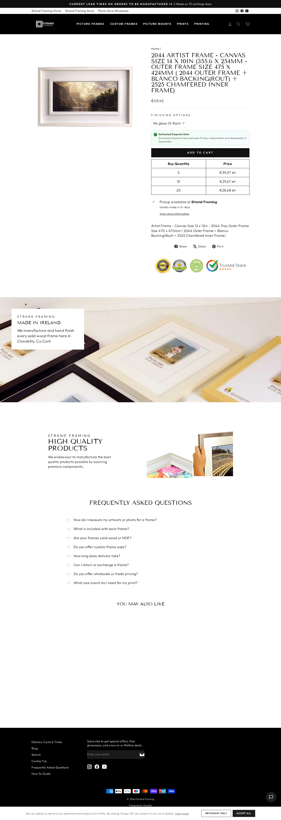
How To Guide (41, 774)
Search (36, 754)
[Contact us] (271, 797)
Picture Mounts (157, 23)
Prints (182, 23)
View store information (174, 214)
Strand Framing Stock (79, 11)
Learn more (182, 813)
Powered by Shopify (140, 805)
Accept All (243, 813)
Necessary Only (216, 813)
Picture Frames (90, 23)
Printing (201, 23)
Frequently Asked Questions (50, 767)
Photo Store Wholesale (113, 11)
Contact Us (39, 761)
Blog (35, 748)
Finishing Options (171, 115)
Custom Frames (124, 23)
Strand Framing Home (46, 11)
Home (155, 48)
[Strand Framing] (45, 24)
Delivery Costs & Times (47, 742)
